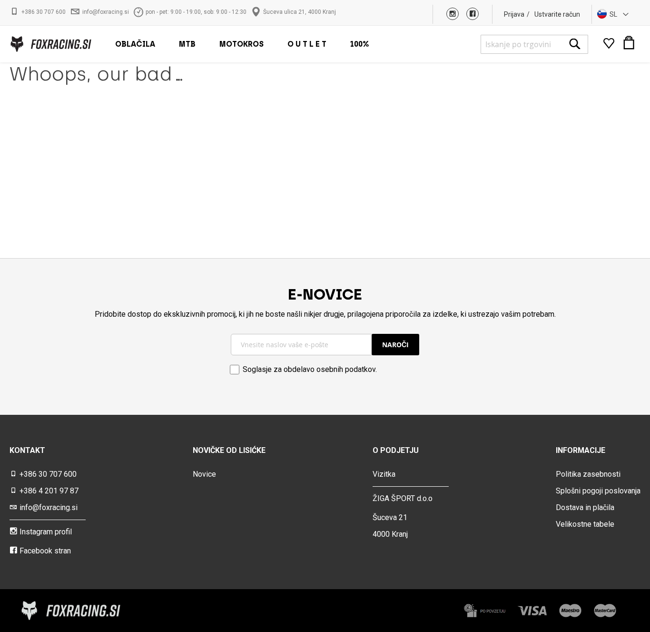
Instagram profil (46, 531)
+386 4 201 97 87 (49, 490)
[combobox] (534, 44)
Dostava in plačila (585, 507)
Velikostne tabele (585, 524)
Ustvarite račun (557, 14)
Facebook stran (45, 550)
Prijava (514, 14)
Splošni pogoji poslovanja (598, 490)
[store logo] (50, 44)
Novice (204, 474)
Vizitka (384, 474)
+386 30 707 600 (43, 12)
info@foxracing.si (105, 12)
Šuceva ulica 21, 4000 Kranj (299, 12)
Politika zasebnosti (588, 474)
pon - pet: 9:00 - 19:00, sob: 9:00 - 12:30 (196, 12)
